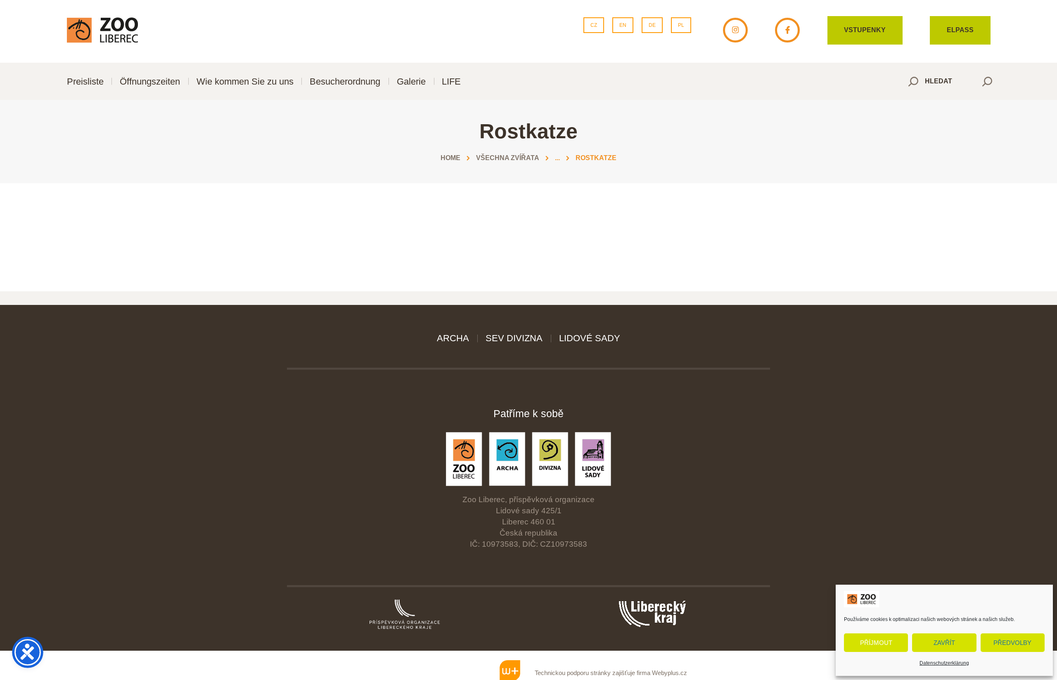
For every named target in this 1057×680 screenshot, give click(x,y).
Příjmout (876, 642)
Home (450, 157)
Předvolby (1012, 642)
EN (622, 25)
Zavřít (944, 642)
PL (681, 25)
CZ (593, 25)
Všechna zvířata (507, 157)
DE (652, 25)
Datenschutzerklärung (944, 663)
